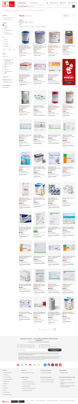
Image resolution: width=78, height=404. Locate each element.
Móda (5, 385)
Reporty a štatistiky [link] (64, 372)
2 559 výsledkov (28, 16)
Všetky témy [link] (25, 379)
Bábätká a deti (6, 381)
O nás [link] (27, 400)
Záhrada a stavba (7, 377)
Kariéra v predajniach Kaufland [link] (48, 379)
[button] (21, 22)
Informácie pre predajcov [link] (46, 372)
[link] (33, 2)
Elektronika (6, 374)
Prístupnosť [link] (28, 402)
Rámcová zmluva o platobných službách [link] (66, 380)
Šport (5, 390)
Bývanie (5, 383)
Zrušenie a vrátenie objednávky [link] (29, 383)
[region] (10, 48)
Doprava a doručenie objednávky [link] (29, 388)
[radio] (9, 25)
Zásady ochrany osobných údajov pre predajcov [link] (68, 383)
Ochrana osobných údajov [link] (40, 400)
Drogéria (5, 387)
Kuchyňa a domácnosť (8, 379)
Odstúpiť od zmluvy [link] (26, 386)
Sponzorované (21, 44)
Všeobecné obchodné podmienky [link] (52, 400)
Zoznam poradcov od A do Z (28, 372)
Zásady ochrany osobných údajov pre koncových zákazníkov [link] (68, 386)
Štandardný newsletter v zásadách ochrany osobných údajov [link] (27, 353)
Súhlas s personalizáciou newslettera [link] (23, 357)
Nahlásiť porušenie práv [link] (27, 390)
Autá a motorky (7, 392)
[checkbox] (9, 17)
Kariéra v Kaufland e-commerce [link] (48, 381)
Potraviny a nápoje (7, 394)
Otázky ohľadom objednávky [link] (28, 381)
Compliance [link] (32, 400)
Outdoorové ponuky (8, 372)
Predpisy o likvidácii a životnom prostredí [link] (67, 400)
